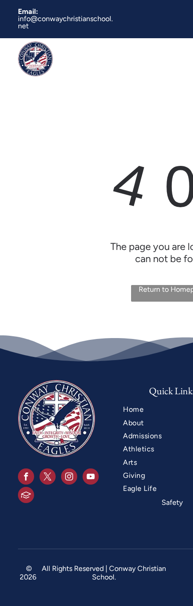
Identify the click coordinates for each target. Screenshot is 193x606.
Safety (172, 502)
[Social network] (26, 496)
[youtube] (91, 477)
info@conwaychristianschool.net (65, 22)
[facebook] (26, 477)
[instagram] (69, 477)
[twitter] (47, 477)
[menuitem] (119, 58)
